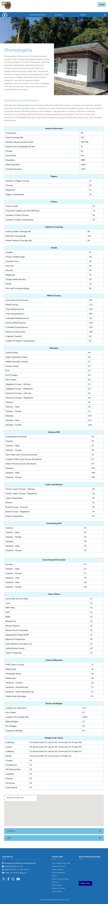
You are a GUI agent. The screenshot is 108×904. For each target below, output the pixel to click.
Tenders (82, 15)
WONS (67, 900)
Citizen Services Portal (60, 879)
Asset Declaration (58, 873)
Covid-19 (55, 882)
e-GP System (57, 891)
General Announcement (37, 15)
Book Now (85, 883)
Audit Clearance (57, 869)
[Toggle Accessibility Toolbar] (4, 15)
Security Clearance (58, 866)
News (6, 15)
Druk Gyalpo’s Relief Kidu (61, 863)
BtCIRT (54, 876)
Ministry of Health (58, 888)
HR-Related (58, 15)
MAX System (57, 885)
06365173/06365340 (20, 869)
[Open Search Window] (104, 14)
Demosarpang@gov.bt (18, 873)
